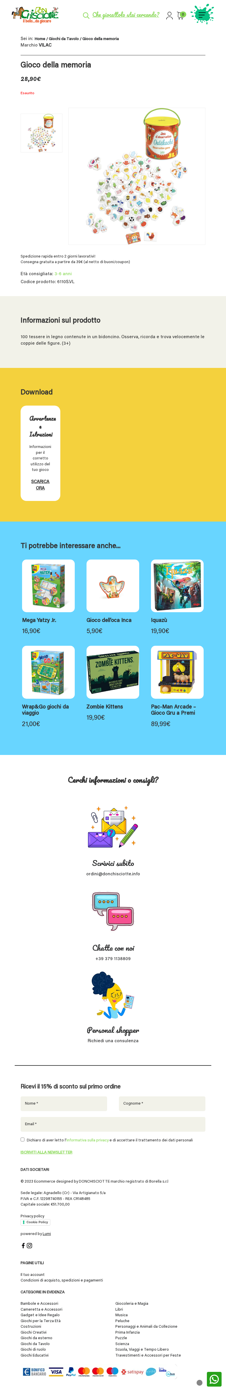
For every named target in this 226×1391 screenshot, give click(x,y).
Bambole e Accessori (39, 1304)
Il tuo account (33, 1275)
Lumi (47, 1234)
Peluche (122, 1321)
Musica (121, 1315)
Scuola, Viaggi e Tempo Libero (142, 1350)
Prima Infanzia (127, 1332)
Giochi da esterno (36, 1338)
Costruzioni (31, 1327)
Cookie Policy (37, 1222)
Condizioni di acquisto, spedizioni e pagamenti (62, 1280)
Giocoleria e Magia (131, 1304)
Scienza (122, 1344)
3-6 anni (63, 274)
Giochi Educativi (35, 1355)
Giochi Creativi (33, 1332)
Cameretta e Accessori (41, 1310)
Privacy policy (32, 1216)
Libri (119, 1310)
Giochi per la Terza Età (41, 1321)
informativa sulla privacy (88, 1140)
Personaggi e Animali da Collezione (146, 1327)
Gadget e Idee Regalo (40, 1315)
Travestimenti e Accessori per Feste (148, 1355)
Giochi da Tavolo (64, 39)
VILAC (45, 45)
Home (39, 39)
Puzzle (121, 1338)
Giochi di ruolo (33, 1350)
